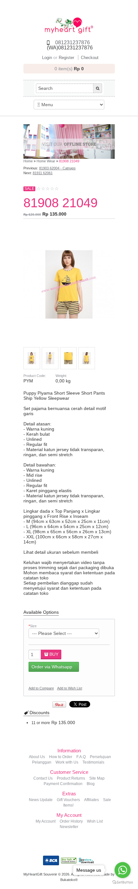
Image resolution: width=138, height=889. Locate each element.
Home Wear (46, 161)
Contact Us (43, 778)
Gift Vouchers (68, 800)
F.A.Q (81, 757)
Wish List (95, 821)
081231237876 (72, 42)
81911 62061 (43, 173)
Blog (91, 784)
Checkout (90, 57)
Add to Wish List (69, 688)
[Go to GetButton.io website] (122, 882)
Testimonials (93, 762)
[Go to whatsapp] (123, 870)
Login (47, 57)
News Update (41, 800)
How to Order (60, 757)
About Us (37, 757)
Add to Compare (41, 688)
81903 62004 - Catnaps (57, 168)
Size (33, 626)
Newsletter (69, 827)
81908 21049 (69, 161)
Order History (71, 821)
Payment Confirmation (63, 784)
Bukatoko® (69, 880)
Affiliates (91, 800)
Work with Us (67, 762)
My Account (46, 821)
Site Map (97, 778)
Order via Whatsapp (51, 666)
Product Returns (71, 778)
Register (66, 57)
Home (28, 161)
